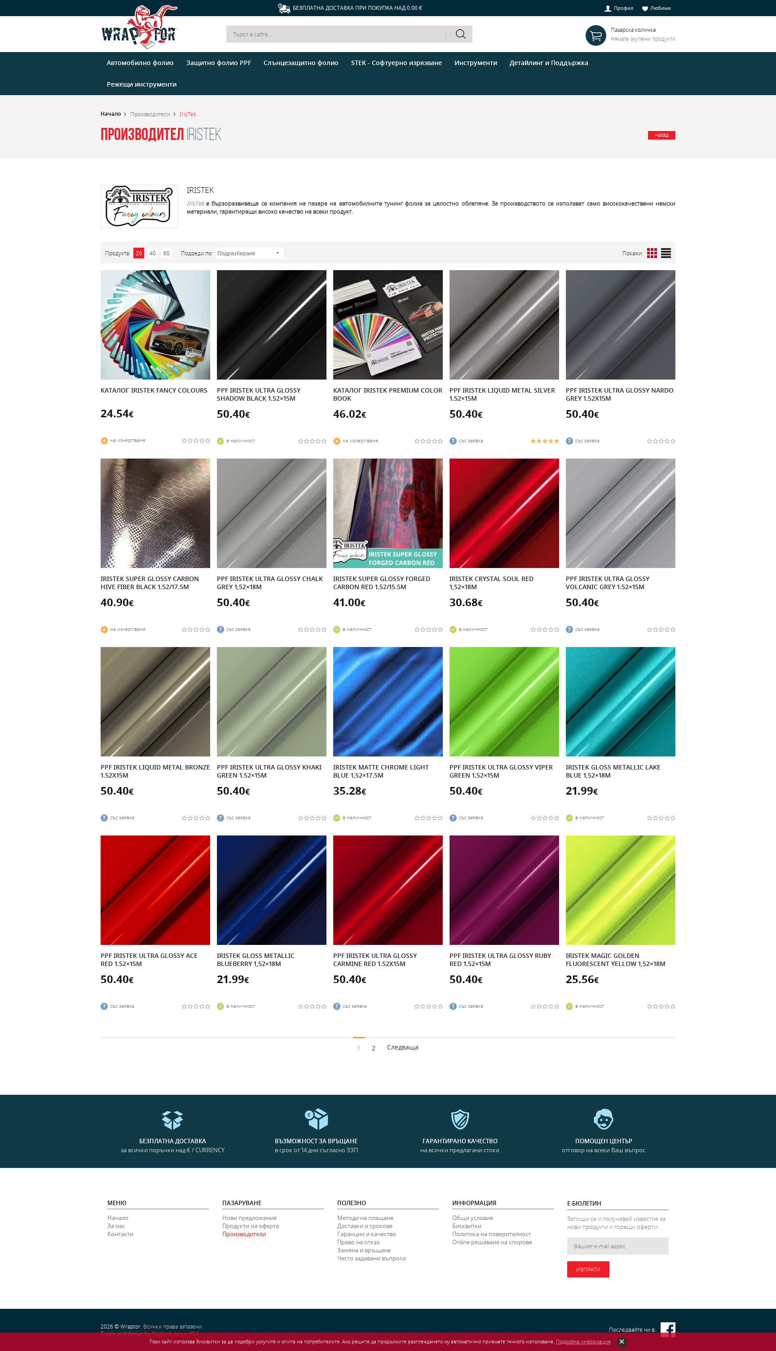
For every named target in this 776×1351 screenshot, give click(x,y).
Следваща (403, 1047)
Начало (111, 114)
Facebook (668, 1329)
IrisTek (188, 114)
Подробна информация (583, 1341)
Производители (150, 114)
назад (662, 134)
